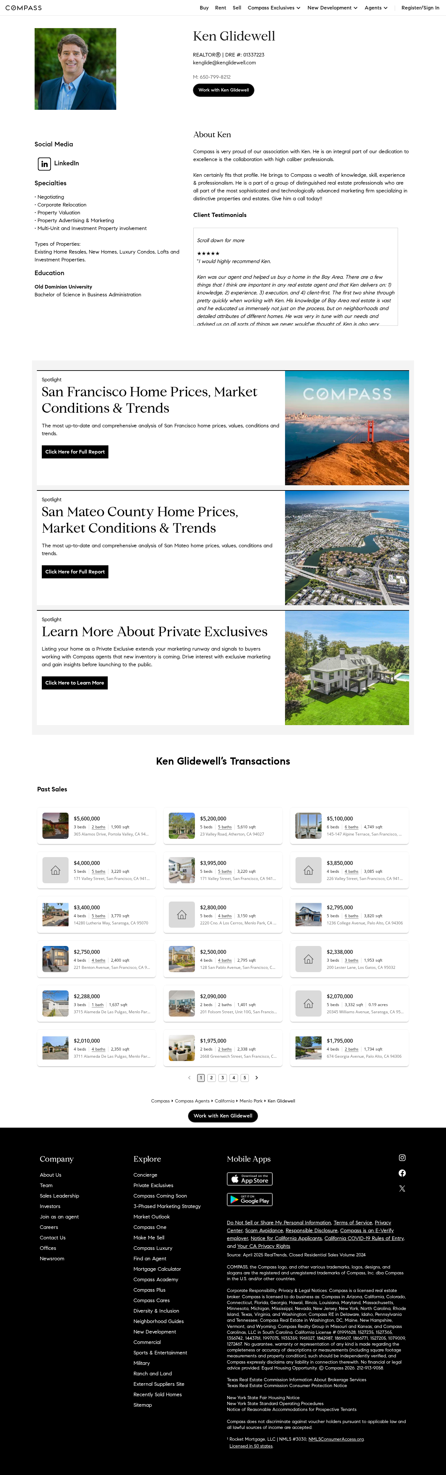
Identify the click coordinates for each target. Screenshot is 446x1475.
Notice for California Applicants (286, 1238)
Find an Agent (150, 1258)
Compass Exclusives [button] (271, 8)
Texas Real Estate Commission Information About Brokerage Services (296, 1380)
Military (142, 1363)
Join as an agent (59, 1217)
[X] (402, 1187)
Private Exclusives (153, 1185)
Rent (220, 8)
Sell (237, 8)
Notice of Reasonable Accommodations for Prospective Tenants (292, 1409)
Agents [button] (373, 8)
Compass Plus (150, 1290)
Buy (204, 8)
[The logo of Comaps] (347, 483)
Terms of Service (353, 1222)
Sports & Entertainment (160, 1353)
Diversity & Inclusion (156, 1311)
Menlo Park (251, 1101)
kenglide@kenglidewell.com (224, 62)
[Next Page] (256, 1078)
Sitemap (143, 1405)
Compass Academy (156, 1279)
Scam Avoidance (264, 1230)
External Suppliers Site (159, 1384)
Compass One (150, 1227)
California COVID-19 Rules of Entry (364, 1238)
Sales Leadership (59, 1196)
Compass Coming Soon (160, 1196)
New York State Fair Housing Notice (263, 1397)
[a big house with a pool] (347, 723)
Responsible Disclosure (312, 1230)
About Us (50, 1175)
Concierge (145, 1175)
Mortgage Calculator (157, 1269)
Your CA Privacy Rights (263, 1246)
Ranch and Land (153, 1373)
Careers (49, 1227)
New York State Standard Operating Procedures (275, 1403)
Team (46, 1185)
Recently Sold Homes (158, 1394)
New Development (155, 1332)
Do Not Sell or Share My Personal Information (279, 1222)
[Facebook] (402, 1171)
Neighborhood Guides (159, 1321)
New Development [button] (330, 8)
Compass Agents (192, 1101)
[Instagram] (402, 1156)
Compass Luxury (153, 1248)
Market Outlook (152, 1217)
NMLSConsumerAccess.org (336, 1439)
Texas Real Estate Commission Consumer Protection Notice (287, 1385)
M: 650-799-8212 (212, 77)
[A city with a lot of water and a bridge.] (347, 603)
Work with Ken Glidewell (224, 90)
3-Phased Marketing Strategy (167, 1206)
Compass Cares (152, 1300)
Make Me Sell (149, 1238)
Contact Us (53, 1238)
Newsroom (52, 1258)
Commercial (147, 1342)
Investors (50, 1206)
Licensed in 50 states (251, 1446)
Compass (160, 1101)
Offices (48, 1248)
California (224, 1101)
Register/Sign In (420, 8)
